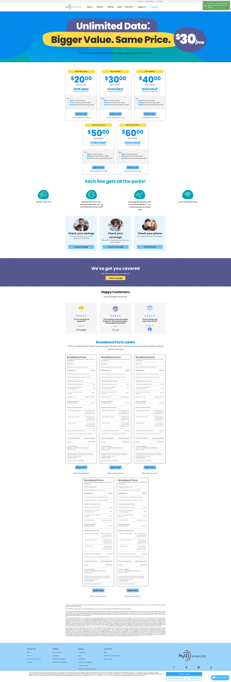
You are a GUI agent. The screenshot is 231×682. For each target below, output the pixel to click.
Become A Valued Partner (112, 656)
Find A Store (82, 659)
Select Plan (81, 467)
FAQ (79, 656)
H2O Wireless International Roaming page (95, 626)
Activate (29, 662)
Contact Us (81, 652)
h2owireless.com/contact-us (81, 447)
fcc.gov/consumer (72, 457)
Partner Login (108, 659)
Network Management (89, 438)
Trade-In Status (83, 665)
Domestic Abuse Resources (87, 669)
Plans (28, 652)
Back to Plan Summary (81, 473)
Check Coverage (115, 247)
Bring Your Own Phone (34, 659)
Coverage (159, 1)
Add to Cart (81, 114)
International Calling (59, 659)
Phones (29, 656)
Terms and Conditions (146, 635)
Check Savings (81, 247)
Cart (139, 1)
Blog (105, 652)
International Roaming (60, 662)
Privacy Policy (91, 441)
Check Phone (150, 247)
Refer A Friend (57, 652)
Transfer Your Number (85, 662)
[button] (220, 677)
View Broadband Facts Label (81, 117)
